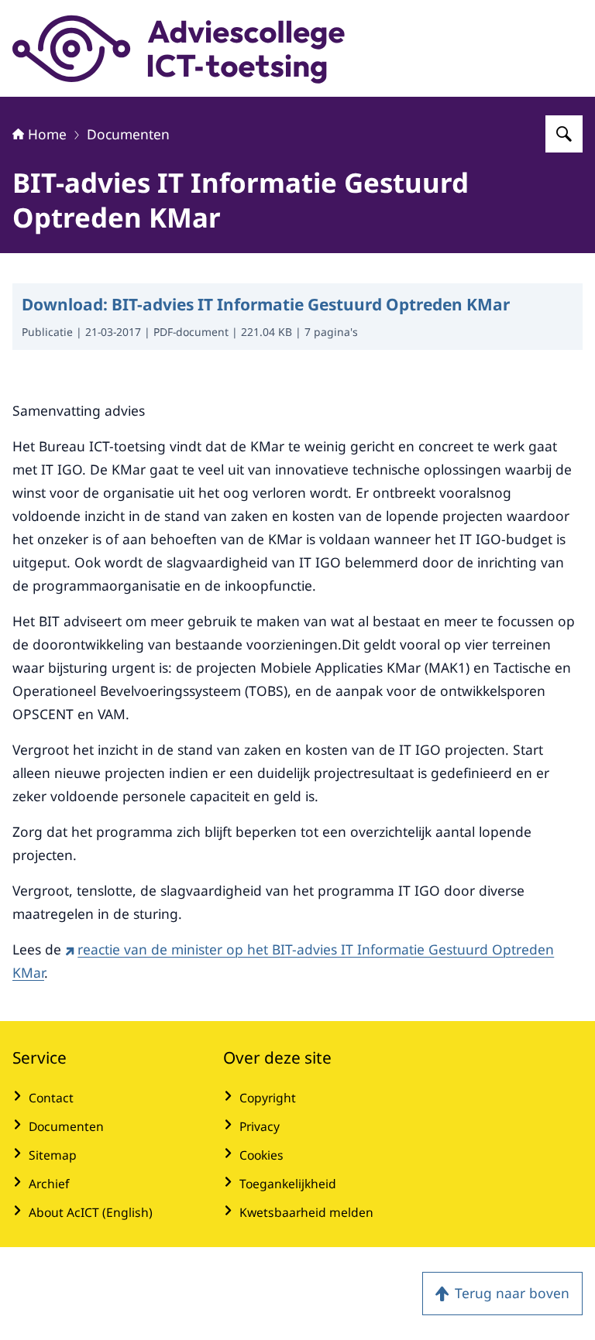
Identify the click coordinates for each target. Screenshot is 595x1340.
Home (47, 134)
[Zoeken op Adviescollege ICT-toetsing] (564, 134)
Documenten (128, 134)
